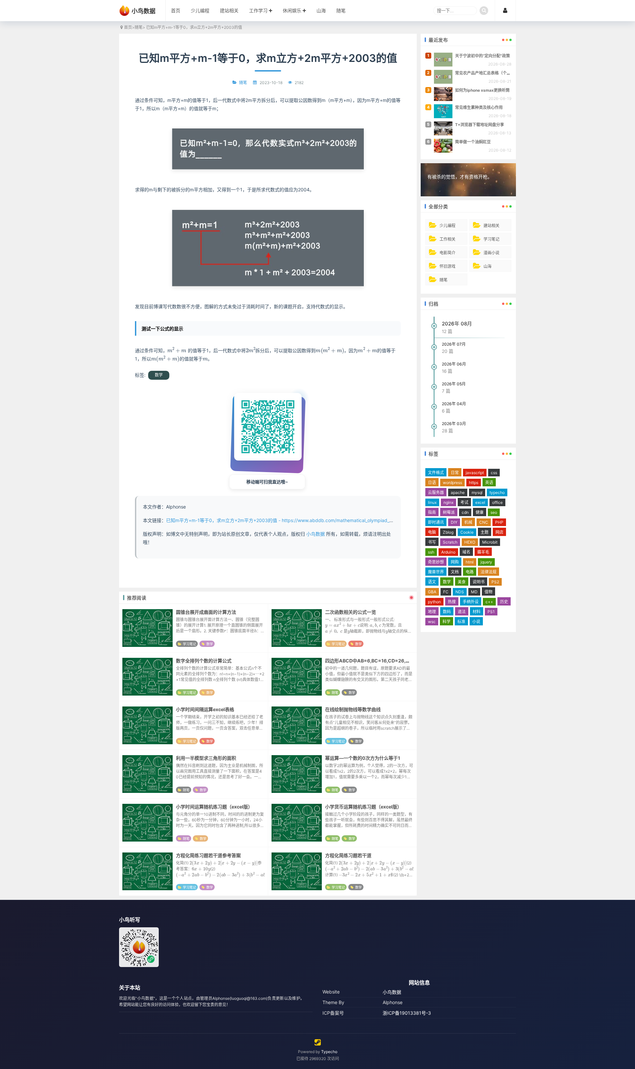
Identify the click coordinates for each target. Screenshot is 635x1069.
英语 (489, 482)
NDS (459, 591)
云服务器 (436, 492)
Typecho (329, 1051)
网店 (499, 532)
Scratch (450, 542)
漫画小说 (491, 252)
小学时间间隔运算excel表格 (205, 709)
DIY (454, 522)
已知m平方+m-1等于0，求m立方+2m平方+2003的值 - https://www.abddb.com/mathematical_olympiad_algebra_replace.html (300, 520)
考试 (464, 502)
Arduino (448, 552)
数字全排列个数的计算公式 (204, 660)
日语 (432, 482)
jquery (486, 561)
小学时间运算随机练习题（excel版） (214, 806)
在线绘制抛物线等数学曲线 (353, 709)
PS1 (491, 611)
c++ (489, 601)
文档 (455, 571)
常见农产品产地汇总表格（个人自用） (489, 73)
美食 (462, 581)
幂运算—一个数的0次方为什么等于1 (362, 758)
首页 (175, 10)
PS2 (495, 581)
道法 (462, 611)
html (470, 561)
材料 (477, 611)
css (494, 472)
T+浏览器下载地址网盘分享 (479, 124)
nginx (448, 502)
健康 (480, 512)
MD (474, 591)
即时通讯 (436, 522)
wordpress (452, 482)
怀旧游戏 (447, 266)
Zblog (448, 532)
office (497, 502)
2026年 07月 (454, 344)
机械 (468, 522)
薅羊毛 (483, 552)
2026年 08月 (457, 323)
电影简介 (447, 252)
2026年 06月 (454, 364)
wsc (432, 621)
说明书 (479, 581)
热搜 (452, 601)
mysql (477, 492)
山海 (321, 10)
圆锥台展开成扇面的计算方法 (206, 612)
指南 (432, 512)
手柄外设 (471, 601)
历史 (504, 601)
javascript (475, 472)
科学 (446, 621)
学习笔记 (189, 644)
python (434, 601)
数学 (159, 374)
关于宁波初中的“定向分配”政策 (482, 55)
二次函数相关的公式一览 (350, 612)
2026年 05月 (454, 383)
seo (493, 512)
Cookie (467, 532)
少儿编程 (200, 10)
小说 (476, 621)
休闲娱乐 (292, 10)
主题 (484, 532)
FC (445, 591)
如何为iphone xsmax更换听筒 (482, 90)
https (473, 482)
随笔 (341, 10)
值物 (488, 591)
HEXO (469, 542)
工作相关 (447, 239)
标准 (461, 621)
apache (458, 492)
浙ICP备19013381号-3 (407, 1013)
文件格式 (436, 472)
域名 (466, 552)
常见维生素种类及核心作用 (479, 107)
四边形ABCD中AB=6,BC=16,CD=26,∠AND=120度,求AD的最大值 (396, 660)
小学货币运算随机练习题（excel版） (363, 806)
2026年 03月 (454, 423)
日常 (455, 472)
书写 (432, 542)
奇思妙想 (436, 561)
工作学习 (258, 10)
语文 (432, 581)
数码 (447, 611)
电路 (470, 571)
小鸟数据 (315, 534)
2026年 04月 (454, 403)
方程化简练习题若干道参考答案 (208, 855)
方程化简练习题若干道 (348, 855)
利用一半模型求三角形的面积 (206, 758)
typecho (497, 492)
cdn (465, 512)
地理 (432, 611)
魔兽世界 (436, 571)
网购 (455, 561)
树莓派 (449, 512)
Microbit (489, 542)
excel (480, 502)
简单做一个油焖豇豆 (473, 141)
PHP (499, 522)
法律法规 (488, 571)
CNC (483, 522)
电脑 (432, 532)
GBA (432, 591)
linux (432, 502)
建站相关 (229, 10)
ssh (431, 552)
